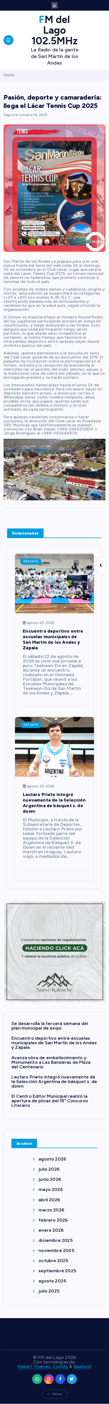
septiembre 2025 (57, 1271)
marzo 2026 (51, 1210)
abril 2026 (49, 1200)
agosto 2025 (52, 1281)
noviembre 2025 (56, 1250)
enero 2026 (51, 1230)
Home (9, 75)
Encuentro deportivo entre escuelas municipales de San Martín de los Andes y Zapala (54, 1042)
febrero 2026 (53, 1220)
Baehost (82, 1366)
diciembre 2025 (56, 1240)
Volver (57, 1394)
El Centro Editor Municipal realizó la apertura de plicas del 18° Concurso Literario (49, 1100)
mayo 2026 (51, 1189)
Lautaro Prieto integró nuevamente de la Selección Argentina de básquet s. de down (54, 1081)
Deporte (11, 115)
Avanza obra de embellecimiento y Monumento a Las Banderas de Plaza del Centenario (50, 1062)
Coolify (60, 1366)
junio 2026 (50, 1179)
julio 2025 (49, 1291)
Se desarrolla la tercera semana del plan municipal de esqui (49, 1026)
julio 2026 (49, 1169)
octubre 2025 (53, 1260)
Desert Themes (34, 1366)
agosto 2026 (52, 1159)
